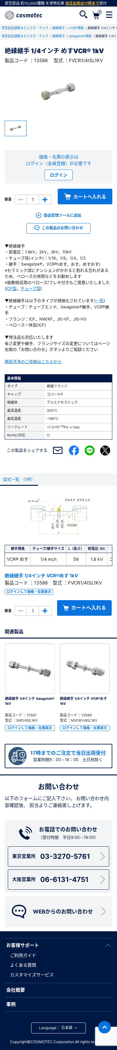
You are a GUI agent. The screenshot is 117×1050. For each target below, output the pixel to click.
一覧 (99, 300)
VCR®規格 (77, 28)
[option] (58, 93)
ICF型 (11, 288)
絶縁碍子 (59, 28)
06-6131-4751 (50, 879)
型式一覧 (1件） (19, 479)
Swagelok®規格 (80, 36)
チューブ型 (31, 288)
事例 (11, 1004)
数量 (8, 199)
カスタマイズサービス (32, 974)
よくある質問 (23, 965)
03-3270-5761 (51, 856)
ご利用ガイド (23, 955)
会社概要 (15, 990)
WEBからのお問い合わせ (63, 911)
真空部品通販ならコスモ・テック (25, 28)
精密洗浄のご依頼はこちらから (33, 361)
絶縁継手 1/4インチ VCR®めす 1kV (41, 576)
